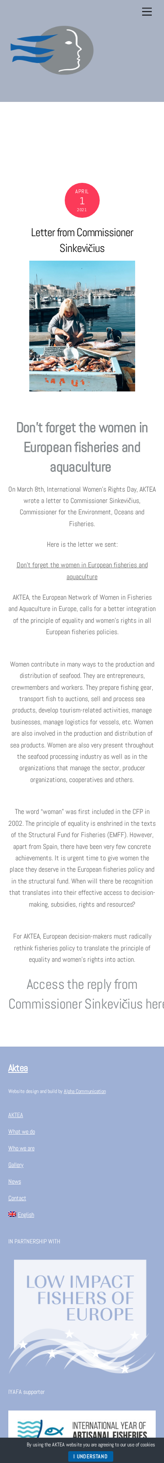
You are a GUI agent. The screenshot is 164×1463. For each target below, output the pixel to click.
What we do (21, 1131)
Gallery (16, 1165)
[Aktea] (52, 90)
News (14, 1181)
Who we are (21, 1148)
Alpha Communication (85, 1091)
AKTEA (15, 1115)
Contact (17, 1198)
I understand (90, 1456)
